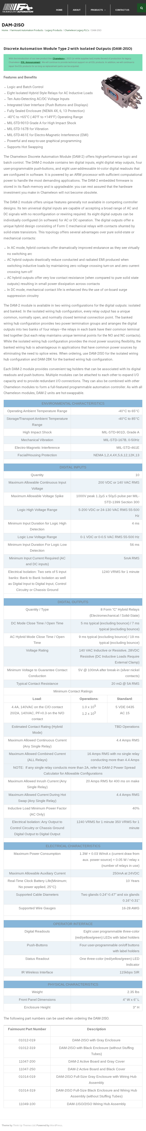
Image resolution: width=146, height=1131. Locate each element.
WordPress (56, 1125)
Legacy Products (53, 30)
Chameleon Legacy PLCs (76, 30)
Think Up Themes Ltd (24, 1125)
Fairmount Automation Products (27, 30)
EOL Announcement (30, 62)
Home (5, 30)
